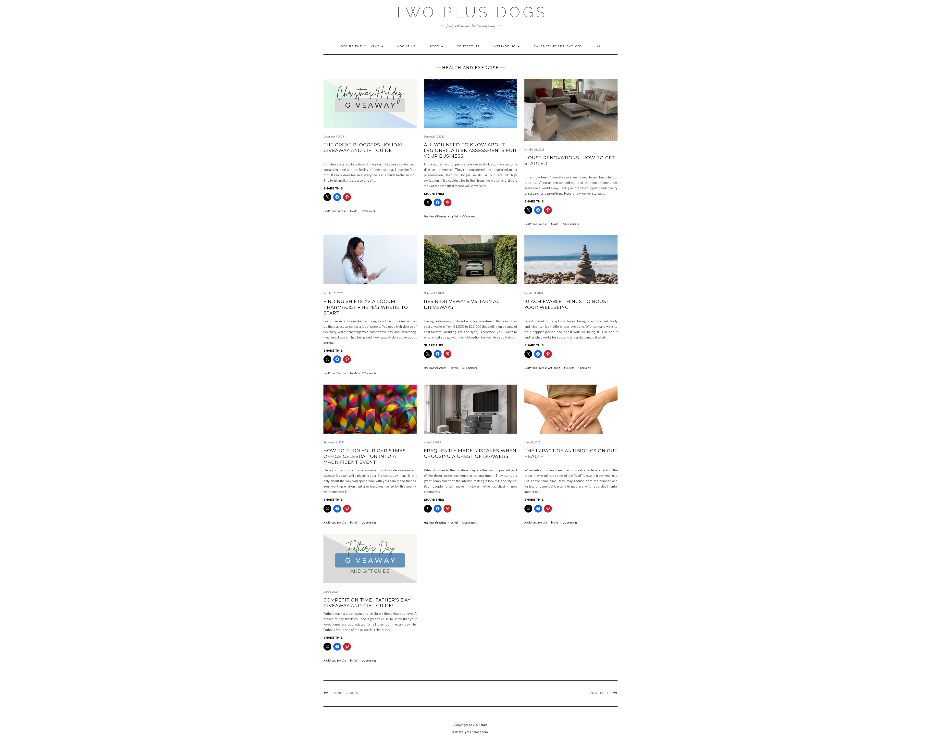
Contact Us (468, 46)
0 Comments (369, 211)
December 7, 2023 (434, 136)
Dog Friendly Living (361, 46)
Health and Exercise (334, 211)
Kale (484, 725)
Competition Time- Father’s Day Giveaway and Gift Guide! (367, 602)
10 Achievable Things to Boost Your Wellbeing (566, 304)
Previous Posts (344, 693)
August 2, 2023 (432, 442)
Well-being (505, 46)
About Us (406, 46)
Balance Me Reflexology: (558, 46)
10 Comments (571, 224)
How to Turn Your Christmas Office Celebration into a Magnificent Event (364, 456)
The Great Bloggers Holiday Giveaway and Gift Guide (363, 147)
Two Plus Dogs (470, 12)
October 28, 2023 (534, 149)
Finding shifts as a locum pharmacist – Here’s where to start (365, 307)
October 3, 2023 (533, 293)
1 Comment (584, 367)
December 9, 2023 (333, 136)
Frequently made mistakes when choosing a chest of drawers (470, 453)
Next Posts (600, 693)
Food (435, 46)
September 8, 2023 (333, 442)
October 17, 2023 (434, 293)
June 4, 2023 (330, 591)
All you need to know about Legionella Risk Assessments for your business (470, 150)
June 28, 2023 (532, 442)
